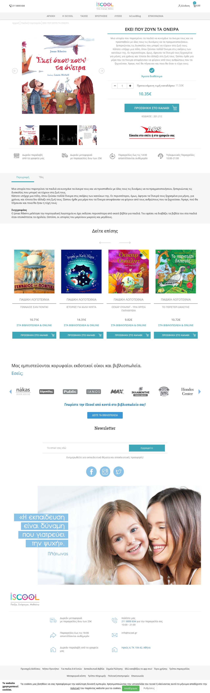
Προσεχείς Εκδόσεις (30, 668)
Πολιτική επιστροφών (118, 675)
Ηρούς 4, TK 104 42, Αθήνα (136, 647)
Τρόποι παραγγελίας (179, 668)
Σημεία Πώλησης (114, 668)
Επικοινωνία (137, 675)
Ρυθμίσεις (149, 688)
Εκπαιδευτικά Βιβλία (94, 668)
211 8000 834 (129, 621)
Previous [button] (14, 71)
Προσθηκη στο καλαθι (34, 335)
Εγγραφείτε (147, 448)
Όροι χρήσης (160, 668)
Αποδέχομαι (130, 688)
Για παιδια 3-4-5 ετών (71, 668)
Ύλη (41, 177)
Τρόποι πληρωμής (97, 675)
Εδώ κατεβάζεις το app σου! (138, 668)
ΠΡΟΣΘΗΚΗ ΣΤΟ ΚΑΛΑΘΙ (151, 108)
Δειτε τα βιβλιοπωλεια (105, 415)
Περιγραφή (22, 177)
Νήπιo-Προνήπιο (50, 668)
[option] (58, 74)
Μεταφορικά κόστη (76, 675)
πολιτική (75, 688)
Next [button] (101, 71)
